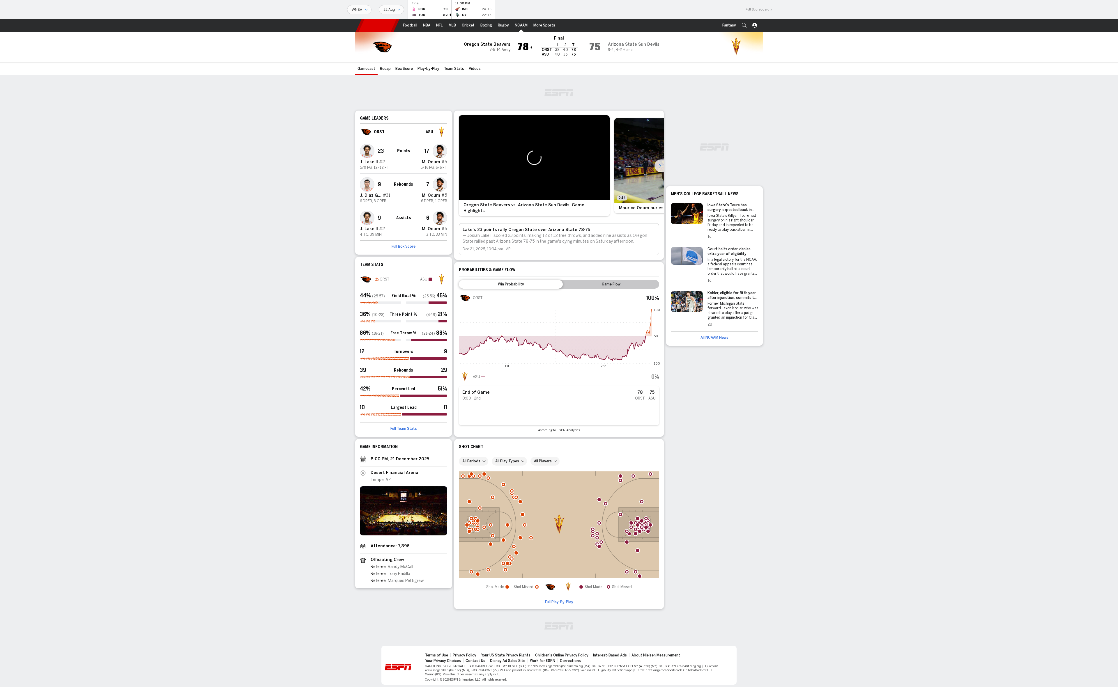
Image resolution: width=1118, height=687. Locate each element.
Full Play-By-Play (559, 602)
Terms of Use (436, 655)
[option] (534, 165)
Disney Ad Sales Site (507, 661)
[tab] (511, 284)
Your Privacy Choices (443, 661)
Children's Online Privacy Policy (561, 655)
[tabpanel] (559, 362)
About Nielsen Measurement (655, 655)
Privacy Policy (464, 655)
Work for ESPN (542, 661)
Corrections (570, 661)
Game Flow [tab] (611, 284)
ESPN (378, 25)
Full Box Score (403, 246)
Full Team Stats (403, 429)
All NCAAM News (714, 337)
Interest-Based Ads (610, 655)
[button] (744, 25)
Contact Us (475, 661)
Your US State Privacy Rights (505, 655)
